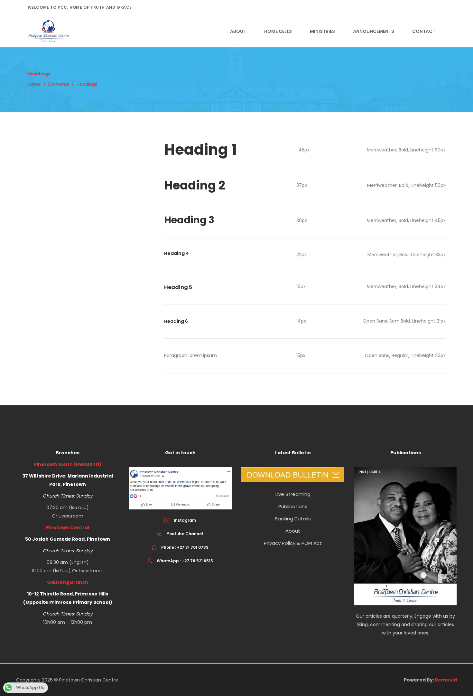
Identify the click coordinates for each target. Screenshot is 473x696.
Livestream (71, 516)
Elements (58, 84)
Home (34, 84)
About (292, 530)
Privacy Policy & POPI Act (293, 543)
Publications (292, 506)
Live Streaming (293, 494)
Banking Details (293, 518)
